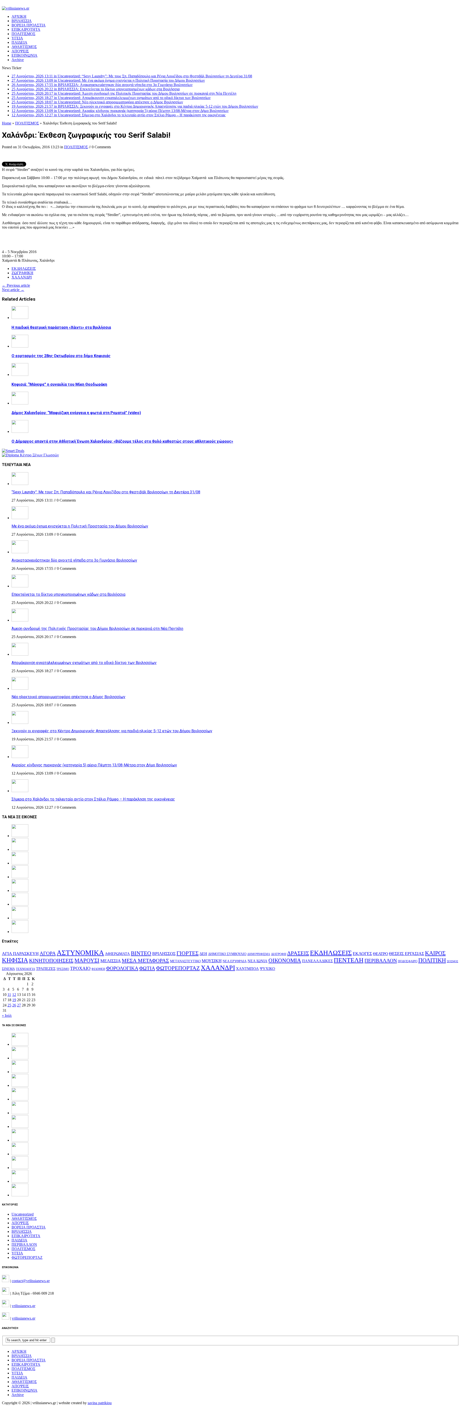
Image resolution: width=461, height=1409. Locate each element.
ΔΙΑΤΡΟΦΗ (278, 954)
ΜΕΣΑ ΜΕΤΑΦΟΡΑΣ (145, 960)
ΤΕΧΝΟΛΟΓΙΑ (25, 969)
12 (14, 995)
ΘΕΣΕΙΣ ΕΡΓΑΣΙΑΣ (406, 953)
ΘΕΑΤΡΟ (380, 953)
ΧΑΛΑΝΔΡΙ (22, 277)
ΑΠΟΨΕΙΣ (20, 51)
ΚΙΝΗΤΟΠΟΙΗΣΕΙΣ (51, 960)
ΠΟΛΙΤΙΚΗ (432, 960)
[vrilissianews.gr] (230, 8)
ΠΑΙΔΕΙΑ (19, 42)
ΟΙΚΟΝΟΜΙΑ (284, 960)
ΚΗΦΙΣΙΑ (15, 960)
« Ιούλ (7, 1015)
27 (19, 1005)
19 (14, 1000)
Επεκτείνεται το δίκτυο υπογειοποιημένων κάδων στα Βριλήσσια (68, 594)
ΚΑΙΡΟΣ (435, 953)
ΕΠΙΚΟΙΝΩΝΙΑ (24, 55)
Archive (18, 60)
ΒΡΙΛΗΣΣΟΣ (164, 953)
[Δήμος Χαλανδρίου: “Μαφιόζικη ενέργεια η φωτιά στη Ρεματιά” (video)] (20, 403)
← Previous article (16, 285)
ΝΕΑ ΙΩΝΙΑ (257, 961)
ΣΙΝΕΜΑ (8, 969)
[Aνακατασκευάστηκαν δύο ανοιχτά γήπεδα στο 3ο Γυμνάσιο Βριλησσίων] (20, 552)
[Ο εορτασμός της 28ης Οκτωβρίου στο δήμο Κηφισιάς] (20, 346)
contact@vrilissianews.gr (31, 1281)
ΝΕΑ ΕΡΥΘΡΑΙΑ (235, 961)
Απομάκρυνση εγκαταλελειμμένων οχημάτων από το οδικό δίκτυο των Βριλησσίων (84, 662)
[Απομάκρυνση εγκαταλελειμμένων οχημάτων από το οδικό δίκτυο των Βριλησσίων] (20, 654)
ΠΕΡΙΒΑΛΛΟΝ (380, 960)
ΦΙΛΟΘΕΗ (98, 969)
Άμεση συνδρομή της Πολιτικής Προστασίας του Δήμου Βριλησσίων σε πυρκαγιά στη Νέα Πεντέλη (97, 628)
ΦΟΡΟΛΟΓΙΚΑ (122, 968)
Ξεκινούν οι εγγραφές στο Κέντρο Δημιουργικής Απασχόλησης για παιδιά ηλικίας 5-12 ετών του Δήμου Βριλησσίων (112, 731)
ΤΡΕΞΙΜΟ (62, 969)
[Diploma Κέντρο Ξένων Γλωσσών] (30, 455)
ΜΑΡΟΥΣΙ (86, 960)
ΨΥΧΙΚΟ (267, 969)
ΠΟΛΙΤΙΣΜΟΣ (23, 34)
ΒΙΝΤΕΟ (141, 953)
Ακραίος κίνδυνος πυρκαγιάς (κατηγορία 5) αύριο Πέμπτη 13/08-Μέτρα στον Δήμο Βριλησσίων (94, 765)
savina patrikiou (100, 1403)
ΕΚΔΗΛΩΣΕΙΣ (24, 269)
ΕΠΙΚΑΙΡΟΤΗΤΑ (26, 29)
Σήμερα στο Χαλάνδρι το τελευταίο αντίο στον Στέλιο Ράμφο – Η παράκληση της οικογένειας (93, 799)
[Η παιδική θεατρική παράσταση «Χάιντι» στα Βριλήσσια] (20, 318)
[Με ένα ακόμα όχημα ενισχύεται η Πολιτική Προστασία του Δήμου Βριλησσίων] (20, 518)
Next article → (13, 290)
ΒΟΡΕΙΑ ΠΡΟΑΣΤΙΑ (29, 25)
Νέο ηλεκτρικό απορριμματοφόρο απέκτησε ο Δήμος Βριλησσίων (68, 697)
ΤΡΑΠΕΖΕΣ (45, 969)
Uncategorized (23, 1214)
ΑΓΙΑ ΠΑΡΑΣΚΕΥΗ (20, 953)
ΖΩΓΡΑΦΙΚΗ (22, 273)
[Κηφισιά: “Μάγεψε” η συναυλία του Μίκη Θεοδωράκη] (20, 374)
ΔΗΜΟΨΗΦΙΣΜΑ (258, 954)
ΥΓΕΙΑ (17, 38)
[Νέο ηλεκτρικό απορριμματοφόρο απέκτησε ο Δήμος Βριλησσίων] (20, 688)
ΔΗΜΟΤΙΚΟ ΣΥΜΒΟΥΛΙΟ (227, 954)
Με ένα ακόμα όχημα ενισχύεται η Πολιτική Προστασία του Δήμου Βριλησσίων (80, 526)
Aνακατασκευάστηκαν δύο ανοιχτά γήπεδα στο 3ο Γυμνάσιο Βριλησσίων (74, 560)
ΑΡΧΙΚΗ (19, 16)
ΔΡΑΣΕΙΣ (298, 953)
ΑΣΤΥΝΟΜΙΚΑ (80, 952)
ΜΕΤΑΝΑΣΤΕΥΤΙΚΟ (185, 961)
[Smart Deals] (13, 451)
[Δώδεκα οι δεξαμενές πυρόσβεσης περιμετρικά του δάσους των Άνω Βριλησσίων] (20, 1181)
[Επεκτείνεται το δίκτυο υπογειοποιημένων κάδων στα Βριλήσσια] (20, 586)
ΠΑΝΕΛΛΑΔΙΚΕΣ (317, 961)
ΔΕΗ (203, 953)
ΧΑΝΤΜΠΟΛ (247, 969)
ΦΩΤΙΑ (147, 968)
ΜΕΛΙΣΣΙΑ (110, 960)
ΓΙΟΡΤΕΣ (187, 953)
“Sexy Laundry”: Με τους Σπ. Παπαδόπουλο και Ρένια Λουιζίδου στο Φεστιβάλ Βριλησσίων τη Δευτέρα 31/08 (106, 492)
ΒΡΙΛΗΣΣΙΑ (22, 21)
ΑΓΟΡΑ (48, 953)
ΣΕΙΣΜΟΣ (452, 961)
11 (9, 995)
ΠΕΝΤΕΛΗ (349, 960)
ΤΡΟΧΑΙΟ (80, 968)
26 (14, 1005)
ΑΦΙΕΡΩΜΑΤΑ (117, 953)
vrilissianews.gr (23, 1306)
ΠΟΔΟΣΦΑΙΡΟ (407, 961)
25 (9, 1005)
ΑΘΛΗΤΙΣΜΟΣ (24, 47)
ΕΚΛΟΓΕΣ (362, 953)
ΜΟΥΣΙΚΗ (212, 960)
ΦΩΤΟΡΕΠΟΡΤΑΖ (178, 968)
